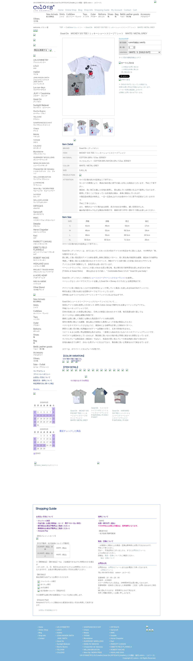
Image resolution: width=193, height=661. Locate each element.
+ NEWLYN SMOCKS (90, 644)
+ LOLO (58, 630)
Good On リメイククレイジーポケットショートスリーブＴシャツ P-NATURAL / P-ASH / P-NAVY (100, 412)
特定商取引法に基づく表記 (43, 384)
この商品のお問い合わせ (129, 67)
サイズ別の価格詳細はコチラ (130, 57)
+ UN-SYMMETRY (63, 627)
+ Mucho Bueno (62, 647)
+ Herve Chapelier (116, 638)
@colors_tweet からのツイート (46, 465)
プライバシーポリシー (41, 374)
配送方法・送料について (42, 380)
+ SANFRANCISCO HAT (91, 627)
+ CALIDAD (60, 653)
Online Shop (70, 10)
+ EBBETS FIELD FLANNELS (120, 647)
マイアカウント (39, 371)
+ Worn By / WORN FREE (92, 653)
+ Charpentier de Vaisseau (92, 647)
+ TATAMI (85, 636)
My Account (116, 10)
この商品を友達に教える (129, 69)
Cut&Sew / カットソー (74, 27)
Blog (80, 10)
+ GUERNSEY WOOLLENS (92, 641)
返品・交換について (112, 555)
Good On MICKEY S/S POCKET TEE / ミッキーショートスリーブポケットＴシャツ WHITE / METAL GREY (79, 415)
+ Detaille (113, 636)
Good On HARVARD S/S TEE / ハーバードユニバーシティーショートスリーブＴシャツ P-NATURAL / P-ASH (121, 415)
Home (60, 10)
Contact (127, 10)
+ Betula (85, 633)
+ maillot (59, 633)
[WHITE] (63, 361)
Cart (135, 10)
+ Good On (60, 641)
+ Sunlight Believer (63, 644)
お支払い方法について (41, 377)
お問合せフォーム (139, 550)
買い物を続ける (126, 72)
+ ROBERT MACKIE (117, 650)
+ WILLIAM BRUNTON (91, 650)
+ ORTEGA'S (114, 627)
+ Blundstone (87, 638)
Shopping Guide (102, 10)
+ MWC (112, 633)
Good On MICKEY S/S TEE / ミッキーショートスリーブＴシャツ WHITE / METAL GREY (120, 27)
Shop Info (88, 10)
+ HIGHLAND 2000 (116, 653)
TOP (61, 27)
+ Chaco (85, 630)
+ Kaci (111, 641)
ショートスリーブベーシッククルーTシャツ (108, 278)
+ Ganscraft (113, 630)
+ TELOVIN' (60, 650)
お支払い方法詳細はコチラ (48, 610)
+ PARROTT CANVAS (117, 644)
